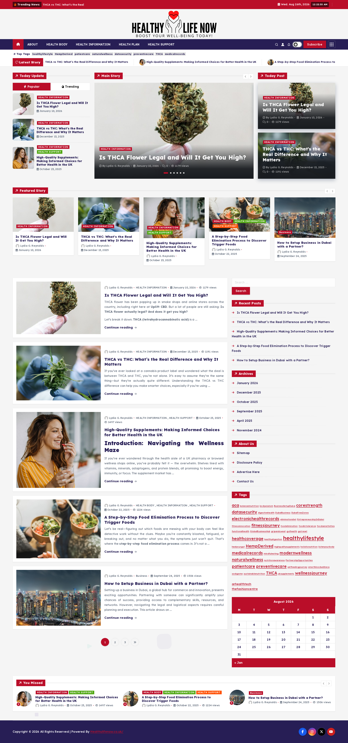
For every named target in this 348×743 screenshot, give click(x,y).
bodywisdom (266, 506)
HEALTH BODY (56, 44)
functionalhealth (240, 531)
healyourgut (238, 546)
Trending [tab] (72, 86)
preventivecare (144, 54)
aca (235, 505)
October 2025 (247, 402)
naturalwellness (102, 54)
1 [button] (166, 173)
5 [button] (180, 173)
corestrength (309, 505)
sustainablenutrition (254, 573)
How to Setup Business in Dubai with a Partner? (304, 244)
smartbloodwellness (319, 567)
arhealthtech (241, 584)
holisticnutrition (309, 546)
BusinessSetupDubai (284, 506)
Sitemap (243, 453)
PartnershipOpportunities (299, 560)
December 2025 (249, 392)
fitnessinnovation (241, 526)
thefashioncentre (245, 589)
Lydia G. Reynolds (118, 166)
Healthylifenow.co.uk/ (106, 731)
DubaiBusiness (282, 512)
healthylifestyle (42, 54)
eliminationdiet (288, 519)
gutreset (302, 531)
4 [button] (177, 173)
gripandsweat (278, 531)
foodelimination (289, 526)
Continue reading (119, 327)
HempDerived (63, 54)
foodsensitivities (326, 526)
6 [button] (184, 173)
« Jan (238, 662)
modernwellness (295, 552)
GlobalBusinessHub (260, 531)
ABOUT (32, 44)
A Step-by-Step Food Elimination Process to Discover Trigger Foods (278, 62)
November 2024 (249, 430)
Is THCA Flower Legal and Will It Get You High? (172, 157)
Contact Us (245, 481)
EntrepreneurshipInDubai (310, 519)
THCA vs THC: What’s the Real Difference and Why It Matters (60, 130)
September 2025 (249, 411)
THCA (159, 54)
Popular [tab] (34, 86)
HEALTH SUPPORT (161, 44)
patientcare (82, 54)
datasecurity (123, 54)
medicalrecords (175, 54)
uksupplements (286, 573)
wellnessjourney (311, 572)
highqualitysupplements (287, 546)
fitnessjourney (265, 525)
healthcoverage (247, 538)
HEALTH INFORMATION (93, 44)
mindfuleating (271, 553)
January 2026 (247, 383)
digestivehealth (266, 512)
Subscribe (314, 44)
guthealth (292, 531)
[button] (245, 76)
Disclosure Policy (249, 462)
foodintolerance (307, 526)
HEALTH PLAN (129, 44)
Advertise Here (248, 472)
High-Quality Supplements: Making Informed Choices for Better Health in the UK (158, 62)
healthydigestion (273, 539)
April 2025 (244, 420)
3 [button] (174, 173)
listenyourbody (326, 546)
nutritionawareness (274, 560)
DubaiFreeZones (300, 512)
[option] (174, 131)
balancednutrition (249, 506)
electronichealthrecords (255, 518)
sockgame (237, 573)
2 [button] (170, 173)
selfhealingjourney (297, 567)
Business (285, 232)
